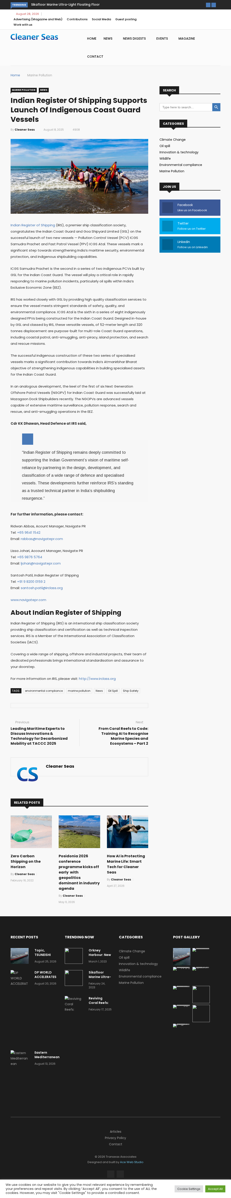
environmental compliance (44, 691)
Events (162, 38)
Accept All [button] (215, 1189)
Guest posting (125, 19)
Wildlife (165, 158)
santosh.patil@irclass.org (42, 587)
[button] (208, 5)
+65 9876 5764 (29, 557)
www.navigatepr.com (28, 599)
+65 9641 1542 (28, 532)
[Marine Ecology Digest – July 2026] (201, 1021)
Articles (115, 1131)
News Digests (135, 38)
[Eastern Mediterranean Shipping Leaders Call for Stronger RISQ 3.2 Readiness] (21, 1074)
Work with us (23, 25)
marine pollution (79, 691)
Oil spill (164, 146)
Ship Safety (131, 691)
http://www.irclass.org (97, 678)
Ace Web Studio (131, 1162)
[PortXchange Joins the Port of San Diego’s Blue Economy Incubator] (181, 1023)
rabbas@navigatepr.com (42, 538)
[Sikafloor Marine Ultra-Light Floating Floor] (75, 978)
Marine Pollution (39, 75)
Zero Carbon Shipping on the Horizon (26, 861)
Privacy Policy (115, 1138)
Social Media (101, 19)
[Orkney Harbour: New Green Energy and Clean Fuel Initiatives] (75, 956)
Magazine (187, 38)
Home (91, 38)
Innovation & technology (179, 152)
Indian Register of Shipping (33, 225)
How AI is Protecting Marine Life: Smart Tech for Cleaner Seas (126, 864)
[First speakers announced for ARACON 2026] (201, 967)
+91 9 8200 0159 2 (31, 581)
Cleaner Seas (25, 130)
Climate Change (172, 139)
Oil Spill (113, 691)
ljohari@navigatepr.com (41, 563)
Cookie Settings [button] (188, 1189)
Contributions (77, 19)
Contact (95, 56)
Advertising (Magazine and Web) (38, 19)
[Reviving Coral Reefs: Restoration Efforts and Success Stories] (75, 1015)
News (108, 38)
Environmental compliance (180, 165)
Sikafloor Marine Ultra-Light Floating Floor (65, 4)
